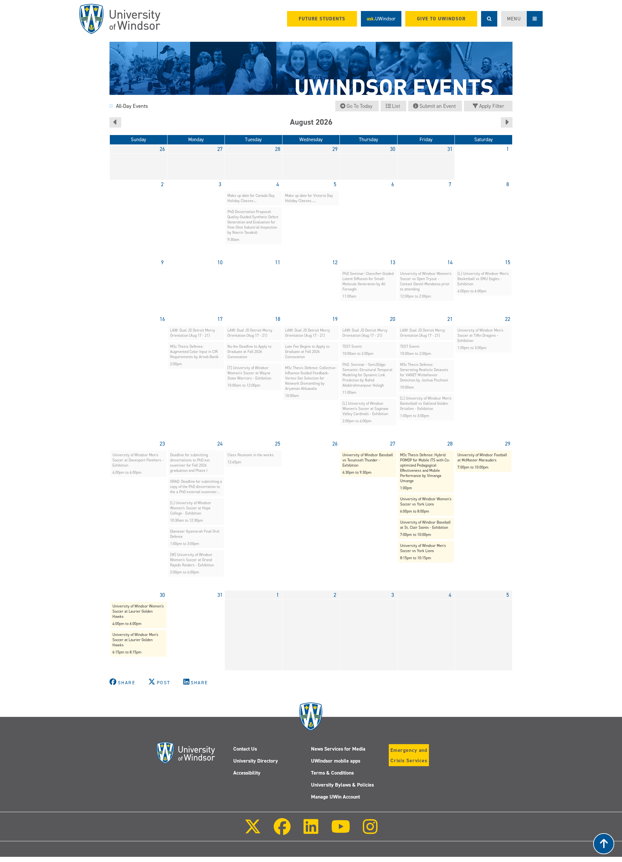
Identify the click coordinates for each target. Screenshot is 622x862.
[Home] (119, 19)
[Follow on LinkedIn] (310, 831)
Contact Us (245, 748)
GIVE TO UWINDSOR (441, 19)
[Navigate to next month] (507, 122)
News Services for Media (338, 748)
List (396, 106)
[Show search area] (489, 19)
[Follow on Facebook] (282, 831)
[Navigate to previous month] (115, 122)
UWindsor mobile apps (335, 760)
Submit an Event (437, 106)
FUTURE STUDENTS (322, 19)
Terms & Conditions (332, 772)
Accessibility (246, 772)
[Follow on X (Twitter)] (252, 831)
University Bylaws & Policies (342, 784)
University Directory (255, 760)
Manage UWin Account (335, 796)
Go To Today (359, 106)
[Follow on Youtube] (340, 831)
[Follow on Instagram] (370, 831)
